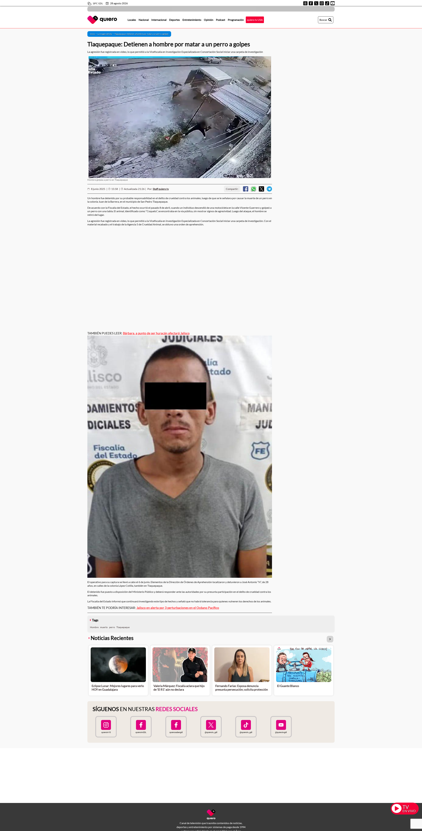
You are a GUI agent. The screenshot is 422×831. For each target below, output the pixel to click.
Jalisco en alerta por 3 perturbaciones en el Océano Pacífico (177, 608)
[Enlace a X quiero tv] (211, 726)
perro (112, 627)
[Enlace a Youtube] (333, 3)
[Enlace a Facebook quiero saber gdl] (176, 726)
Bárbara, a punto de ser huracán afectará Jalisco (156, 333)
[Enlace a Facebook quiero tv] (141, 726)
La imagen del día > (105, 34)
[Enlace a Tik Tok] (327, 3)
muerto (104, 627)
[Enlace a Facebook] (311, 3)
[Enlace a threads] (305, 3)
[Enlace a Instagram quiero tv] (106, 726)
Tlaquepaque (123, 627)
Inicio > (93, 34)
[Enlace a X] (316, 3)
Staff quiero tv (161, 188)
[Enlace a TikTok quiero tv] (246, 726)
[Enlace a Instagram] (322, 3)
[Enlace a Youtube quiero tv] (281, 726)
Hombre (94, 627)
